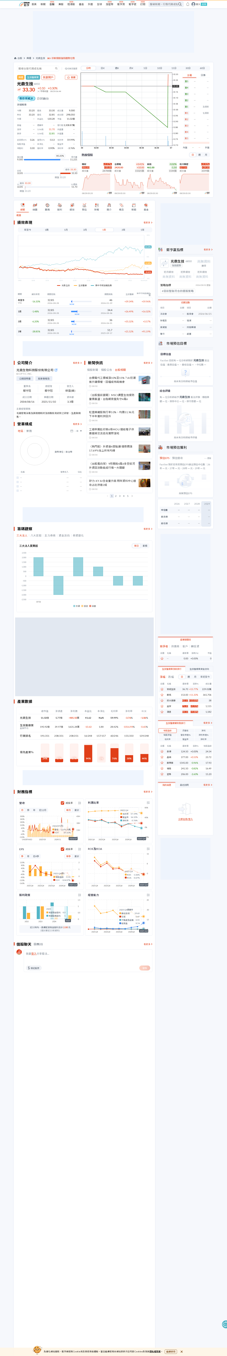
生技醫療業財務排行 (175, 723)
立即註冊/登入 (185, 819)
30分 (188, 68)
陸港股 (71, 4)
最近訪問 (184, 785)
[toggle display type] (79, 803)
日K (103, 68)
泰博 (169, 751)
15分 (173, 68)
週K (117, 68)
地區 (20, 431)
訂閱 (142, 4)
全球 (99, 4)
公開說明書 (25, 378)
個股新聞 (92, 369)
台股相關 (120, 369)
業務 (29, 431)
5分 (145, 68)
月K (131, 68)
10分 (159, 68)
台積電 (117, 164)
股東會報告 (44, 378)
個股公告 (106, 369)
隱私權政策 (155, 1351)
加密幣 (109, 4)
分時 (88, 68)
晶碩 (169, 757)
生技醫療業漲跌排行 (171, 669)
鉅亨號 (132, 4)
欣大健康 (171, 701)
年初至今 (205, 676)
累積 (145, 545)
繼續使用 (170, 1351)
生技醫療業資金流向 (199, 669)
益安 (169, 706)
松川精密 (184, 164)
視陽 (169, 769)
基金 (81, 4)
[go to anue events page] (188, 4)
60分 (202, 68)
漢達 (169, 712)
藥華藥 (170, 763)
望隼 (169, 774)
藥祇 (169, 695)
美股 (60, 4)
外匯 (90, 4)
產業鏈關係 (185, 639)
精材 (84, 164)
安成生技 (171, 689)
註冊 (204, 4)
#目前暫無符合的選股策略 (178, 290)
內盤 (185, 147)
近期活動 (185, 302)
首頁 (34, 4)
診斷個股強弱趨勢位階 (63, 58)
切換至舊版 (72, 69)
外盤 (207, 147)
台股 (52, 4)
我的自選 (166, 785)
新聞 (43, 4)
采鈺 (149, 164)
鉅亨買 (121, 4)
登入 (198, 4)
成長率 (69, 803)
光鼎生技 (40, 58)
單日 (136, 545)
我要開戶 (48, 77)
